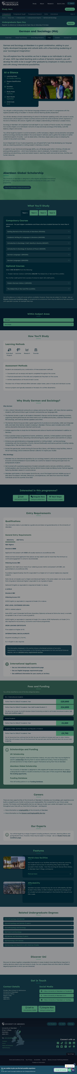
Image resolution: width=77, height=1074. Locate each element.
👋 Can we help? (70, 1066)
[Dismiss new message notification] (74, 1064)
